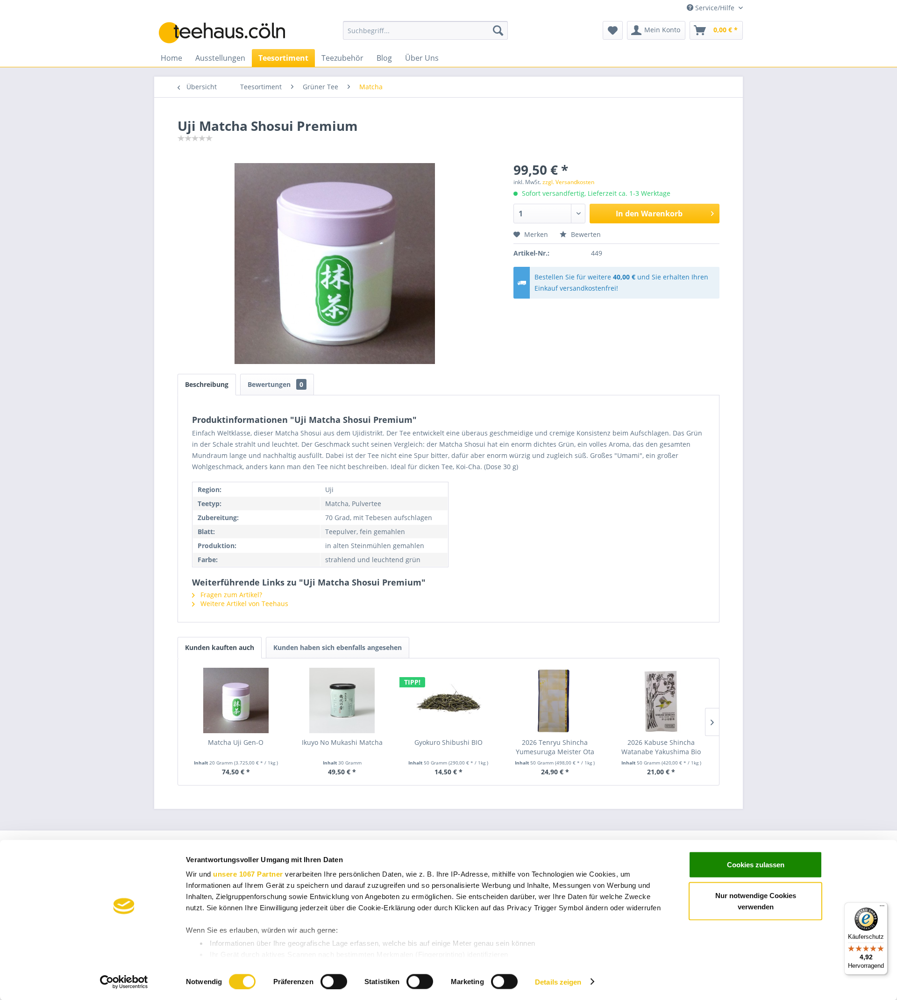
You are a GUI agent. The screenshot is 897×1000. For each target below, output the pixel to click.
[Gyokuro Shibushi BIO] (448, 700)
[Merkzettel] (613, 30)
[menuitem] (425, 30)
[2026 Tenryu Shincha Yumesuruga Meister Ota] (555, 700)
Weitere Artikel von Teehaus (243, 603)
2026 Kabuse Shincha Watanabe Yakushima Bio (661, 747)
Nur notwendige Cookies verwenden (755, 900)
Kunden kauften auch (219, 647)
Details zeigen (558, 982)
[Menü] (882, 908)
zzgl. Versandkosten (568, 182)
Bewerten (585, 234)
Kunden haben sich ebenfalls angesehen (337, 647)
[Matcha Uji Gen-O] (236, 700)
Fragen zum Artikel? (230, 594)
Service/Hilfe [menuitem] (714, 7)
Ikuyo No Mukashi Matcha (342, 742)
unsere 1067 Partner (248, 874)
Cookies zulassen (755, 865)
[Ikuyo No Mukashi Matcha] (342, 700)
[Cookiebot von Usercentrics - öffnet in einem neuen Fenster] (124, 982)
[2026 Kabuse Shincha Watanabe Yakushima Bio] (661, 700)
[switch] (333, 981)
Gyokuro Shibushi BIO (448, 742)
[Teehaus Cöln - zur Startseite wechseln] (229, 32)
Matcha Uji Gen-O (235, 742)
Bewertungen (275, 384)
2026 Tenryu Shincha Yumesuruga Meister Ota (555, 747)
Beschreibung (206, 384)
